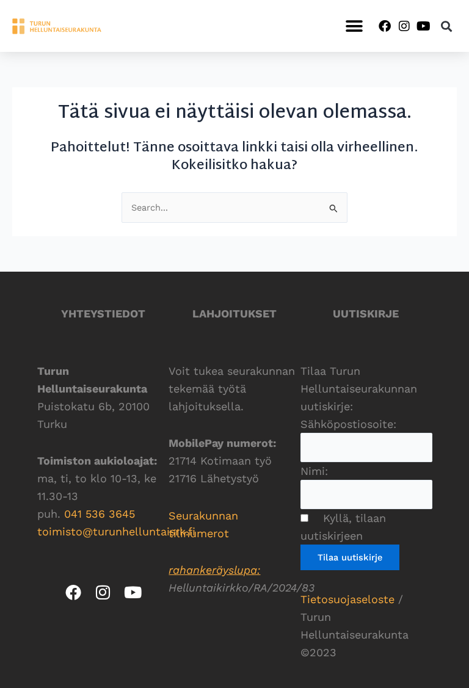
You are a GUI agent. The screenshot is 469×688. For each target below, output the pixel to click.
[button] (354, 26)
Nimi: (314, 471)
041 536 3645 (99, 513)
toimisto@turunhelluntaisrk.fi (116, 531)
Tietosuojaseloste (347, 599)
